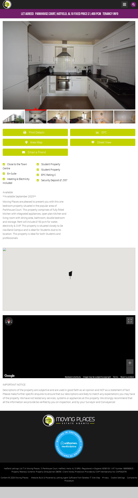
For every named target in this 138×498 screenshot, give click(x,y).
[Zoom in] (130, 362)
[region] (69, 346)
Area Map (36, 142)
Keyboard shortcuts (73, 377)
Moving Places (21, 477)
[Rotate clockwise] (12, 321)
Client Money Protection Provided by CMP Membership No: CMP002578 (94, 471)
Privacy (105, 477)
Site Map (96, 477)
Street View (104, 142)
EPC (104, 132)
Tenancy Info (110, 14)
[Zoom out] (130, 370)
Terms (115, 377)
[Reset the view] (9, 321)
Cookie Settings (118, 477)
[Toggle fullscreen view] (130, 320)
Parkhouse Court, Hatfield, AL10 (47, 14)
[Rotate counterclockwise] (5, 321)
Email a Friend (37, 152)
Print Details (36, 132)
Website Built (37, 477)
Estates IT (86, 477)
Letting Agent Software (66, 477)
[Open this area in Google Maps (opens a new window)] (9, 376)
